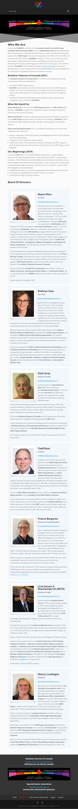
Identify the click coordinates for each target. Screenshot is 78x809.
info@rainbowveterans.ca (39, 787)
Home (15, 797)
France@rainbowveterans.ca (48, 526)
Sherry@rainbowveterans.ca (48, 682)
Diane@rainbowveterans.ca (48, 202)
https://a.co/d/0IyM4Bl (20, 575)
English (53, 797)
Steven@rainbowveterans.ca (48, 596)
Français (60, 797)
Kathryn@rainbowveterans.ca (49, 299)
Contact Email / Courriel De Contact (39, 762)
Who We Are (23, 797)
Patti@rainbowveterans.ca (48, 381)
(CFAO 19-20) (46, 69)
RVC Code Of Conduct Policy (39, 797)
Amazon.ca (24, 659)
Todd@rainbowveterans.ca (48, 456)
